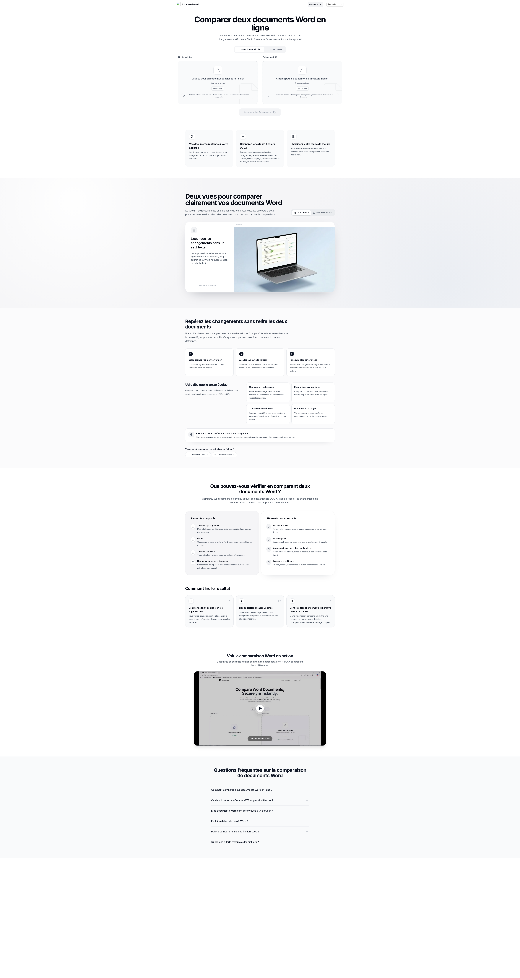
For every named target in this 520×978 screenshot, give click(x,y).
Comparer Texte (198, 454)
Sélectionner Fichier (251, 49)
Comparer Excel (224, 454)
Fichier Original (185, 57)
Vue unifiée (303, 212)
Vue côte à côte (324, 212)
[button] (218, 82)
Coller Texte (276, 49)
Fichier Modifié (270, 57)
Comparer (313, 4)
